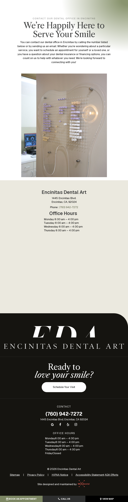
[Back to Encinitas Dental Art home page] (64, 337)
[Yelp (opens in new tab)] (68, 424)
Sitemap (15, 474)
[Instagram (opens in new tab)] (76, 424)
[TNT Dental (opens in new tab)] (84, 484)
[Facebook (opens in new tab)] (60, 424)
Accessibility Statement (90, 474)
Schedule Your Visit (64, 387)
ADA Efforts (111, 474)
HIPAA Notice (60, 474)
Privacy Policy (35, 474)
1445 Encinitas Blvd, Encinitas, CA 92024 (64, 419)
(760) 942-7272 (68, 207)
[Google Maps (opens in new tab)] (52, 424)
